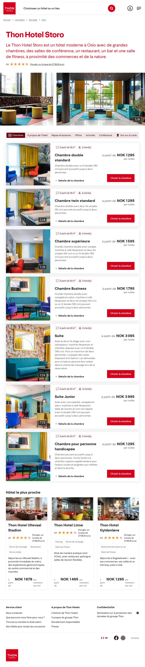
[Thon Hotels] (9, 8)
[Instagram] (123, 638)
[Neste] (141, 99)
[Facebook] (116, 638)
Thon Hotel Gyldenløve (109, 527)
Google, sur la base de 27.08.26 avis (47, 64)
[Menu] (139, 8)
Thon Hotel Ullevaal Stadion (24, 527)
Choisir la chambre (120, 178)
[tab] (15, 135)
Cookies (135, 638)
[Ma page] (130, 8)
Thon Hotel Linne (68, 525)
